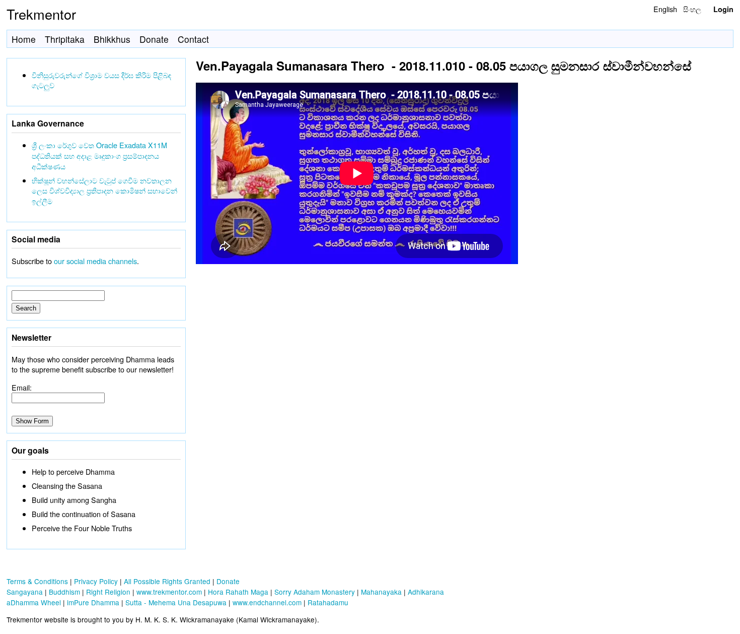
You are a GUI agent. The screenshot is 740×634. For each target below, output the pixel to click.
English (665, 9)
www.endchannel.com (267, 602)
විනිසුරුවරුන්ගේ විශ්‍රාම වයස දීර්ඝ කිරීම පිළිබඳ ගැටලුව (101, 80)
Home (24, 39)
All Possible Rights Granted (167, 581)
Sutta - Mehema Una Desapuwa (176, 602)
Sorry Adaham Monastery (314, 592)
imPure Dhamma (93, 602)
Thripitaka (65, 39)
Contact (193, 39)
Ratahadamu (328, 602)
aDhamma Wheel (34, 602)
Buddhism (64, 592)
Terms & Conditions (37, 581)
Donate (154, 39)
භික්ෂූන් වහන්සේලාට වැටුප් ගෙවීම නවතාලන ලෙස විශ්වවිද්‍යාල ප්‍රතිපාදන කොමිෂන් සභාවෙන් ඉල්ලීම (104, 191)
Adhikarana (426, 592)
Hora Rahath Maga (238, 592)
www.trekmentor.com (169, 592)
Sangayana (25, 592)
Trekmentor (41, 14)
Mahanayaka (381, 592)
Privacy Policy (96, 581)
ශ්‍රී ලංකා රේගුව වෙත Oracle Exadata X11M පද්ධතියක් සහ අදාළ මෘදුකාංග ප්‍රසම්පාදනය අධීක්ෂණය (99, 155)
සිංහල (692, 9)
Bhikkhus (112, 39)
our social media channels (95, 261)
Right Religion (108, 592)
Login (723, 9)
